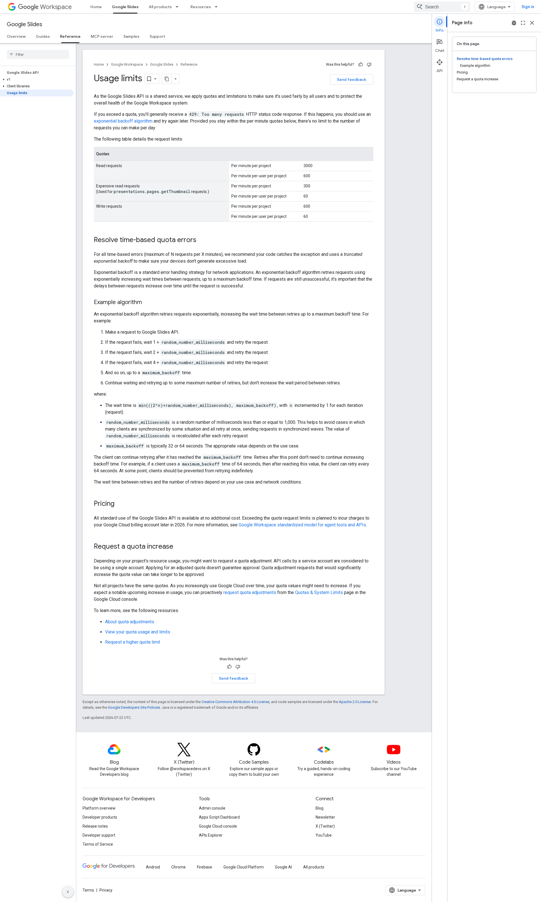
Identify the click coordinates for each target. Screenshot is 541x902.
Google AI (283, 867)
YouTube (324, 835)
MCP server (102, 36)
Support (157, 36)
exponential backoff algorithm (123, 121)
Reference (70, 36)
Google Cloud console (218, 826)
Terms (88, 890)
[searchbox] (38, 54)
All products (160, 6)
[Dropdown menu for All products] (178, 7)
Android (153, 867)
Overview (16, 36)
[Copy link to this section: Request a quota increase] (179, 547)
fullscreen (523, 22)
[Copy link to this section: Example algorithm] (147, 302)
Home (96, 6)
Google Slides (125, 6)
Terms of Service (98, 844)
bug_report (514, 22)
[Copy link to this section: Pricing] (120, 504)
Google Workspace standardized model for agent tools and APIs (302, 525)
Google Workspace (127, 64)
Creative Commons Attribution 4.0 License (235, 702)
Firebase (204, 867)
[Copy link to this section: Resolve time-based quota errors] (202, 240)
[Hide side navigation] (68, 891)
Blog (319, 808)
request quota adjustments (249, 592)
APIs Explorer (211, 835)
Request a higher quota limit (132, 642)
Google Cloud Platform (243, 867)
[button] (37, 79)
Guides (43, 36)
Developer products (100, 817)
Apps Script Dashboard (219, 817)
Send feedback (351, 79)
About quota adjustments (129, 621)
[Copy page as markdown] (167, 79)
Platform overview (99, 808)
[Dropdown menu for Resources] (218, 7)
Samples (131, 36)
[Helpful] (360, 64)
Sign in (528, 7)
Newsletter (325, 817)
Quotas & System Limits (319, 592)
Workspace (56, 7)
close (532, 22)
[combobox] (442, 7)
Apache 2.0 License (355, 702)
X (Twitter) (325, 826)
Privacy (105, 890)
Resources (200, 6)
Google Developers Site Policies (134, 707)
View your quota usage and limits (137, 632)
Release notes (95, 826)
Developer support (99, 835)
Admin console (212, 808)
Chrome (178, 867)
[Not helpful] (369, 64)
